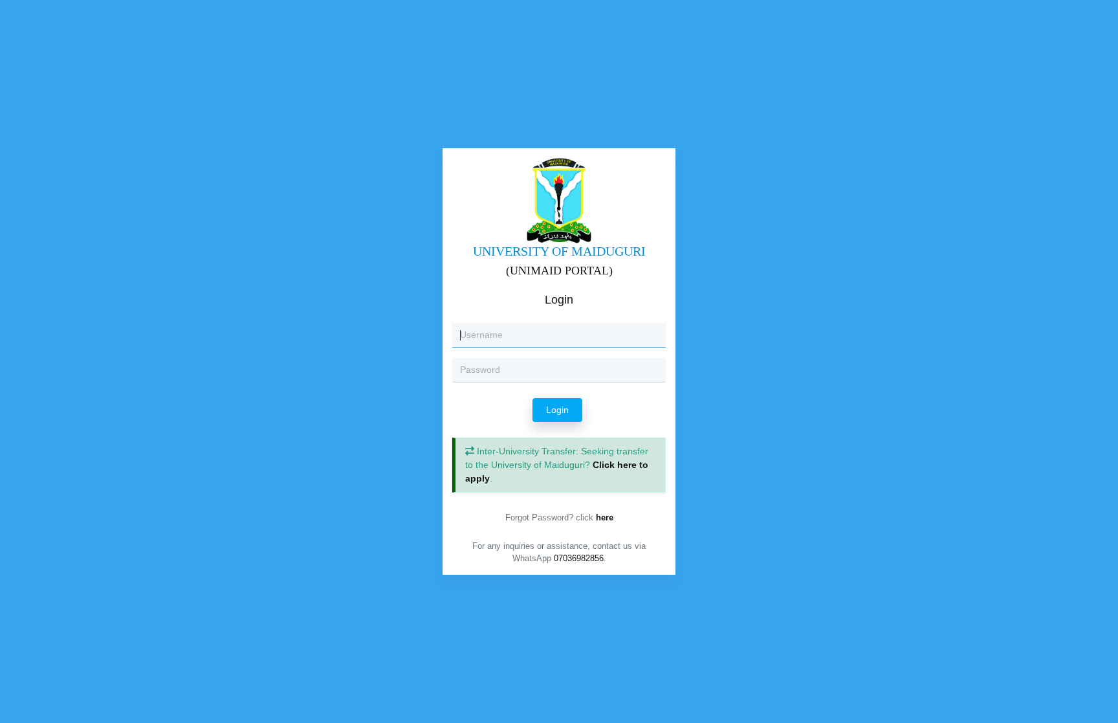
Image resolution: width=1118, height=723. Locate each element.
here (604, 517)
